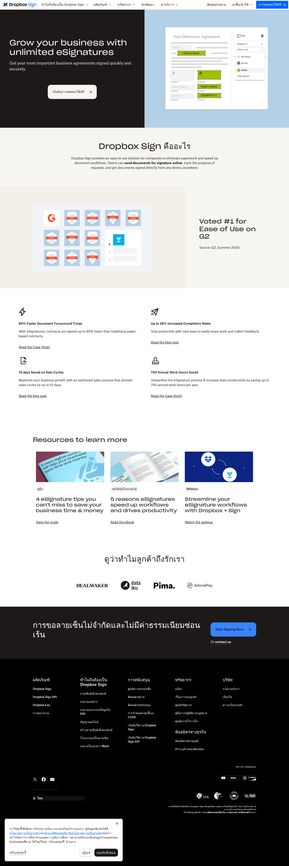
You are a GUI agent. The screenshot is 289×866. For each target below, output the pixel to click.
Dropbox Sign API (45, 697)
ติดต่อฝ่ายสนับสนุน (139, 705)
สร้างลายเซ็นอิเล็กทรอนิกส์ (96, 730)
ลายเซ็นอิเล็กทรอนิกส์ (93, 693)
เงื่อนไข (227, 697)
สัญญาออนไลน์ (89, 722)
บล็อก (178, 689)
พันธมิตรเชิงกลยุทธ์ (187, 741)
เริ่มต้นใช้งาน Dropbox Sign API (142, 739)
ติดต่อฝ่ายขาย (216, 4)
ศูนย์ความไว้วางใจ (186, 721)
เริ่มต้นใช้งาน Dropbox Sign (142, 727)
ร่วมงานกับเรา (231, 689)
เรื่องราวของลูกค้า (186, 697)
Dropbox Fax (41, 705)
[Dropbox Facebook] (43, 779)
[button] (64, 4)
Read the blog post (165, 342)
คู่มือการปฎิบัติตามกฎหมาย (191, 713)
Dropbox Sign (42, 689)
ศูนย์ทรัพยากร (183, 705)
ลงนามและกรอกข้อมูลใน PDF (95, 712)
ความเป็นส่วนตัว (233, 705)
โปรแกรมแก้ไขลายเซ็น (94, 738)
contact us (223, 642)
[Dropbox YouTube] (52, 779)
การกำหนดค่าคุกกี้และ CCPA (141, 715)
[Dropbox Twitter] (35, 779)
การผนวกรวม (41, 713)
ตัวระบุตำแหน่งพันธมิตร (189, 749)
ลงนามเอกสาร (89, 702)
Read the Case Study (34, 347)
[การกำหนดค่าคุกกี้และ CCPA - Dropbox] (64, 840)
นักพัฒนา (147, 4)
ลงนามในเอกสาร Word (94, 746)
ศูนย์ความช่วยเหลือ (139, 689)
